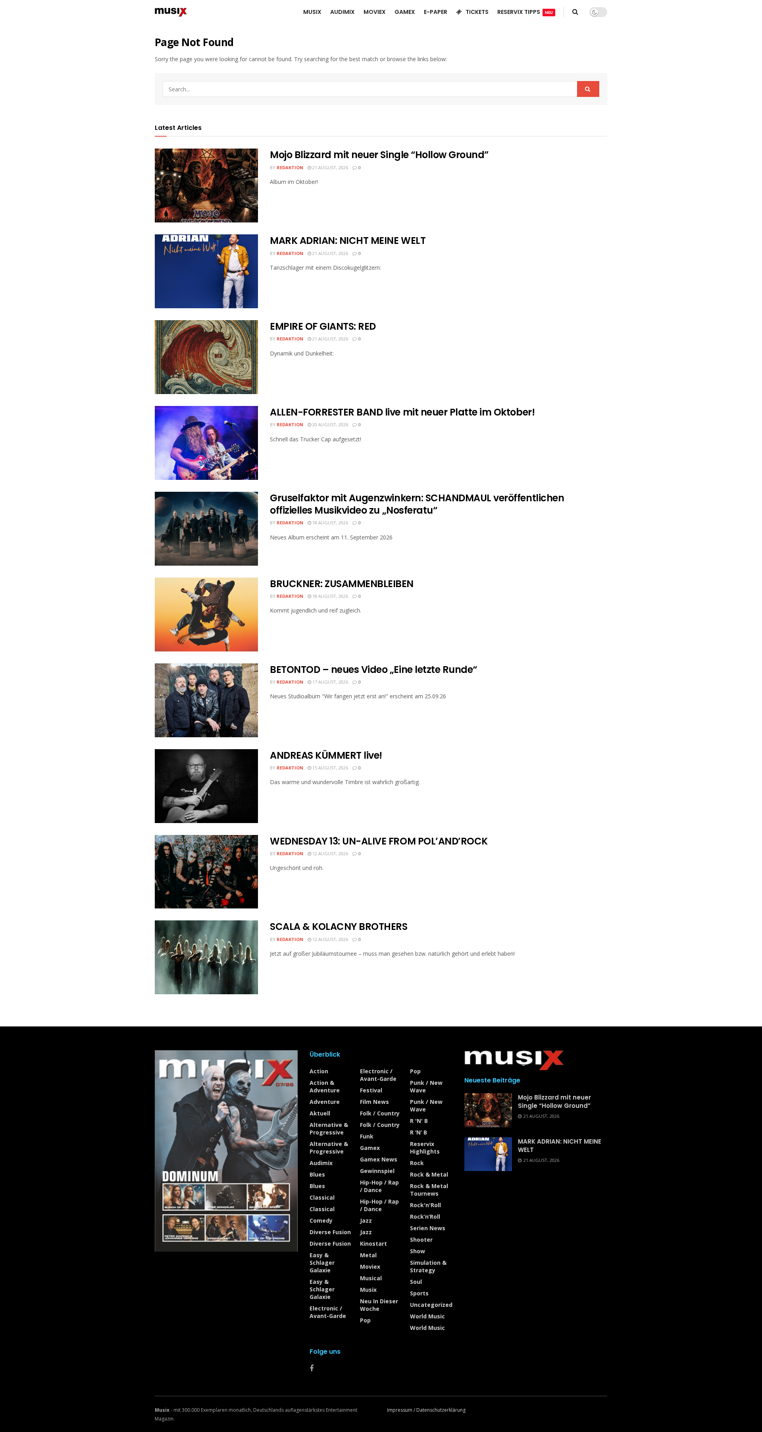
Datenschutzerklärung (441, 1410)
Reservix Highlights (425, 1147)
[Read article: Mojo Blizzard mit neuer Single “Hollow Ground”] (206, 185)
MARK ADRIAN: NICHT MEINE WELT (347, 240)
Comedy (321, 1220)
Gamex (370, 1148)
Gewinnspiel (377, 1171)
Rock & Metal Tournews (429, 1189)
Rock (417, 1163)
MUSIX (312, 12)
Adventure (325, 1101)
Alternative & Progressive (329, 1128)
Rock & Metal (429, 1174)
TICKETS (477, 12)
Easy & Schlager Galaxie (322, 1262)
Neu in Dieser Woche (379, 1304)
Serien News (427, 1228)
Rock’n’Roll (425, 1216)
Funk (366, 1136)
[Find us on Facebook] (312, 1368)
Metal (368, 1255)
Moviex (370, 1266)
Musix (368, 1289)
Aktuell (320, 1113)
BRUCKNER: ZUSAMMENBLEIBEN (342, 583)
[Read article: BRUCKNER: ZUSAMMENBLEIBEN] (206, 614)
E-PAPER (435, 12)
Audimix (321, 1163)
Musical (371, 1278)
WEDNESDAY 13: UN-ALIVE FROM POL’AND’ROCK (379, 841)
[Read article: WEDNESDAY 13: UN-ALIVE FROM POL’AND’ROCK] (206, 872)
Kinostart (373, 1243)
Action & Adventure (325, 1086)
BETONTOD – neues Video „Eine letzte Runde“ (373, 669)
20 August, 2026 (329, 424)
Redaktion (290, 167)
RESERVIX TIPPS (525, 12)
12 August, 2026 (329, 853)
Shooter (421, 1239)
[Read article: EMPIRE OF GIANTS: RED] (206, 357)
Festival (371, 1090)
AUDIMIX (342, 12)
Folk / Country (380, 1113)
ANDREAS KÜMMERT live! (326, 755)
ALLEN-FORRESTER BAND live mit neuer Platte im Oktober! (402, 412)
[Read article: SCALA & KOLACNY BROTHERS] (206, 957)
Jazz (366, 1220)
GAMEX (404, 12)
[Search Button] (575, 12)
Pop (365, 1320)
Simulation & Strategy (428, 1266)
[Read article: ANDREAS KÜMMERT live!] (206, 786)
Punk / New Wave (426, 1086)
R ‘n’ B (418, 1132)
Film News (374, 1101)
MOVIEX (375, 12)
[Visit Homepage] (171, 12)
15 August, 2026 (329, 768)
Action (319, 1071)
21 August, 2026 (329, 167)
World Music (427, 1316)
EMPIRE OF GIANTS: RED (323, 326)
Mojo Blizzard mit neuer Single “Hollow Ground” (379, 154)
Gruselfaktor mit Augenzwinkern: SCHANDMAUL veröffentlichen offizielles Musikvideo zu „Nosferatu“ (417, 504)
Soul (416, 1281)
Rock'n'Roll (425, 1205)
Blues (317, 1174)
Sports (419, 1293)
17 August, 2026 (329, 682)
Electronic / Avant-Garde (328, 1312)
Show (417, 1251)
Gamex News (378, 1159)
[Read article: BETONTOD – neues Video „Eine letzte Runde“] (206, 700)
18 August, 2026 (329, 523)
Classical (322, 1197)
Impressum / (401, 1410)
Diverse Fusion (330, 1232)
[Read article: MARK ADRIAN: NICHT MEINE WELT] (206, 271)
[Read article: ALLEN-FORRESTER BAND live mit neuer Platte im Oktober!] (206, 443)
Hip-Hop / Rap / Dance (379, 1186)
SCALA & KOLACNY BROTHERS (338, 926)
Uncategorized (431, 1304)
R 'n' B (419, 1121)
